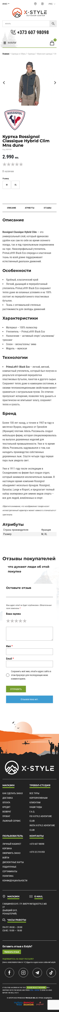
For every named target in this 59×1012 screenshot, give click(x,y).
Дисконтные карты (13, 862)
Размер (6, 178)
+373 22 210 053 (37, 852)
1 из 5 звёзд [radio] (8, 621)
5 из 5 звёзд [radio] (25, 621)
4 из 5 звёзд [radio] (20, 621)
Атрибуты (29, 208)
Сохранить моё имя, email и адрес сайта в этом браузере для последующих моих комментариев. (31, 675)
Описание (11, 208)
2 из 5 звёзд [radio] (12, 621)
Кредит (6, 807)
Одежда (31, 54)
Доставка (7, 798)
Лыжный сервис (11, 820)
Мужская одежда (44, 54)
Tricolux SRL (30, 998)
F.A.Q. (32, 811)
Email (10, 658)
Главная (5, 54)
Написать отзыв (11, 952)
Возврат (6, 811)
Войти (5, 857)
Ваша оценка (13, 613)
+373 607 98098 (37, 844)
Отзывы (47, 208)
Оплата (6, 802)
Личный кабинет (11, 844)
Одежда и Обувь (18, 54)
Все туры (34, 793)
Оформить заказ (11, 853)
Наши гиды (36, 807)
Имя (9, 646)
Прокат (6, 816)
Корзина (7, 848)
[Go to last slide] (4, 83)
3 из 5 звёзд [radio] (16, 621)
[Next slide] (55, 83)
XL (45, 534)
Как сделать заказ (12, 793)
